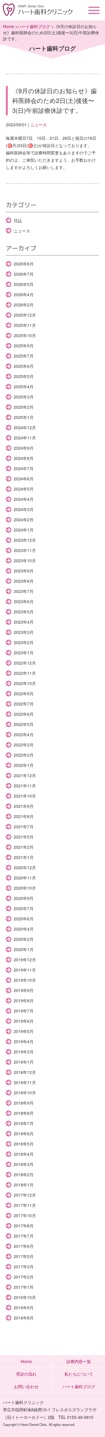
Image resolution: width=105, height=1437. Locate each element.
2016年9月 (24, 1307)
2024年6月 (24, 479)
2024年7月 (24, 468)
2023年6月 (24, 601)
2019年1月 (24, 1062)
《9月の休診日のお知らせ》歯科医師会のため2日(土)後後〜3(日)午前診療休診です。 (54, 100)
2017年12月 (25, 1195)
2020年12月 (25, 867)
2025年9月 (24, 346)
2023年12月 (25, 540)
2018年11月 (25, 1082)
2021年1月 (24, 857)
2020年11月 (25, 878)
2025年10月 (25, 335)
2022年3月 (24, 745)
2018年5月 (24, 1144)
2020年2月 (24, 939)
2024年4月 (24, 499)
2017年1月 (24, 1287)
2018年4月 (24, 1154)
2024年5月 (24, 489)
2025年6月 (24, 366)
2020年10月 (25, 888)
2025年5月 (24, 376)
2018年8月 (24, 1113)
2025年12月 (25, 315)
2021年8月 (24, 816)
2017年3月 (24, 1266)
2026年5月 (24, 284)
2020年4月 (24, 929)
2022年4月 (24, 734)
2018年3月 (24, 1164)
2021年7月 (24, 826)
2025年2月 (24, 407)
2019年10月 (25, 980)
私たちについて (78, 1374)
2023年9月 (24, 571)
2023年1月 (24, 652)
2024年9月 (24, 448)
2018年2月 (24, 1174)
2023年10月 (25, 560)
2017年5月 (24, 1256)
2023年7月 (24, 591)
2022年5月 (24, 724)
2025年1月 (24, 417)
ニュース (38, 124)
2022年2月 (24, 755)
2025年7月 (24, 356)
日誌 (18, 220)
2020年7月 (24, 908)
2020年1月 (24, 949)
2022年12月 (25, 663)
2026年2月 (24, 305)
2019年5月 (24, 1031)
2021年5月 (24, 837)
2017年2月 (24, 1277)
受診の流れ (26, 1374)
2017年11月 (25, 1205)
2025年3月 (24, 397)
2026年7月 (24, 274)
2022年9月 (24, 693)
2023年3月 (24, 632)
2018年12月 (25, 1072)
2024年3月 (24, 509)
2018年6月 (24, 1133)
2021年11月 (25, 786)
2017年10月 (25, 1215)
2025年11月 (25, 325)
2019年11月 (25, 970)
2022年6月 (24, 714)
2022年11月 (25, 673)
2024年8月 (24, 458)
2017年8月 (24, 1226)
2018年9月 (24, 1103)
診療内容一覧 (78, 1361)
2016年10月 (25, 1297)
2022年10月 (25, 683)
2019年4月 (24, 1041)
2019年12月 (25, 959)
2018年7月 (24, 1123)
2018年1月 (24, 1185)
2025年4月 (24, 386)
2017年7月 (24, 1236)
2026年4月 (24, 294)
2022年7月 (24, 704)
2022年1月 (24, 765)
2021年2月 (24, 847)
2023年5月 (24, 612)
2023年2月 (24, 642)
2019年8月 (24, 1000)
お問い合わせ (26, 1386)
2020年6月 (24, 919)
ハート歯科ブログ (34, 26)
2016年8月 (24, 1318)
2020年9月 (24, 898)
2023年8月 (24, 581)
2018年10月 (25, 1093)
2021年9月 (24, 806)
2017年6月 (24, 1246)
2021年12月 (25, 775)
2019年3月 (24, 1052)
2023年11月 (25, 550)
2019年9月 (24, 990)
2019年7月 (24, 1011)
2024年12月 (25, 427)
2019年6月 (24, 1021)
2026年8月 (24, 264)
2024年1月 (24, 530)
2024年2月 (24, 519)
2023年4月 (24, 622)
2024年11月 (25, 438)
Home (8, 26)
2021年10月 (25, 796)
